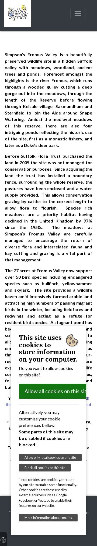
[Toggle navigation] (77, 13)
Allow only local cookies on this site (50, 457)
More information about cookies (48, 517)
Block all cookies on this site (45, 468)
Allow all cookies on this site (57, 391)
